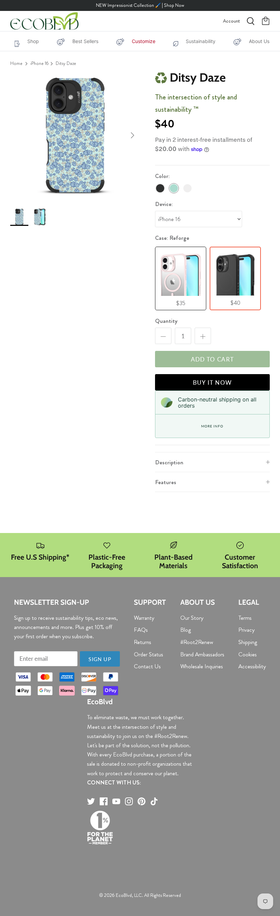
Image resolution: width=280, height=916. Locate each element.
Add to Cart (212, 359)
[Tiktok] (154, 801)
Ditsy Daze (66, 63)
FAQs (141, 630)
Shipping (247, 642)
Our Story (192, 618)
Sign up (99, 659)
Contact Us (147, 666)
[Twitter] (91, 801)
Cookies (247, 654)
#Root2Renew (196, 642)
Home (16, 63)
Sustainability (200, 41)
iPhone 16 (39, 63)
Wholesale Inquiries (201, 666)
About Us (259, 41)
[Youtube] (116, 801)
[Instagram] (129, 801)
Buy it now (212, 382)
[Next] (132, 135)
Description (169, 462)
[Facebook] (104, 801)
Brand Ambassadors (202, 654)
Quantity (166, 321)
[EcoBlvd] (44, 21)
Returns (142, 642)
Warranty (144, 618)
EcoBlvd (124, 895)
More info (212, 426)
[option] (75, 135)
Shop (33, 41)
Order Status (148, 654)
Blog (185, 630)
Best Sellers (85, 41)
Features (165, 482)
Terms (245, 618)
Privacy (246, 630)
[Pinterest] (141, 801)
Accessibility (252, 666)
